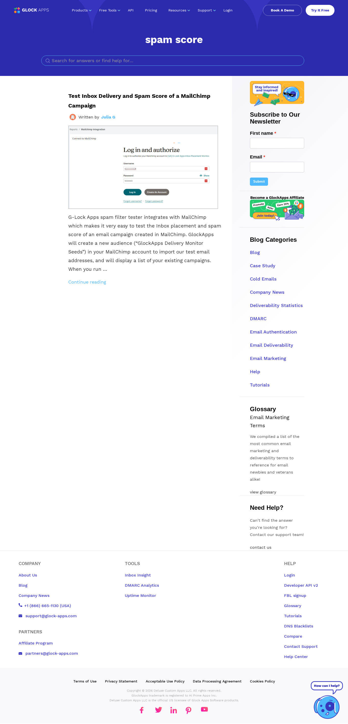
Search (299, 61)
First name (261, 133)
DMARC (258, 318)
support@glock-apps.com (50, 615)
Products (80, 10)
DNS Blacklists (298, 626)
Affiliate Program (36, 643)
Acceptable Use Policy (165, 681)
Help (255, 371)
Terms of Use (85, 681)
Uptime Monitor (140, 595)
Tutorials (260, 384)
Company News (267, 292)
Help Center (296, 656)
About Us (28, 575)
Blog (255, 252)
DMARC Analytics (142, 585)
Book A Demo (282, 10)
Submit (259, 181)
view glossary (263, 492)
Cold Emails (263, 278)
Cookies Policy (262, 681)
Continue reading (87, 282)
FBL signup (295, 595)
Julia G (108, 117)
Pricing (151, 10)
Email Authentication (273, 331)
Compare (293, 636)
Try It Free (320, 10)
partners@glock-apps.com (51, 653)
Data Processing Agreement (217, 681)
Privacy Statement (121, 681)
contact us (260, 547)
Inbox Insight (138, 575)
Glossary (292, 605)
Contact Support (301, 646)
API (130, 10)
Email (256, 156)
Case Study (262, 265)
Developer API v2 (301, 585)
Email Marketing (268, 358)
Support (205, 10)
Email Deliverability (271, 345)
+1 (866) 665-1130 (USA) (47, 605)
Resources (177, 10)
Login (228, 10)
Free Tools (107, 10)
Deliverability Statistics (276, 305)
